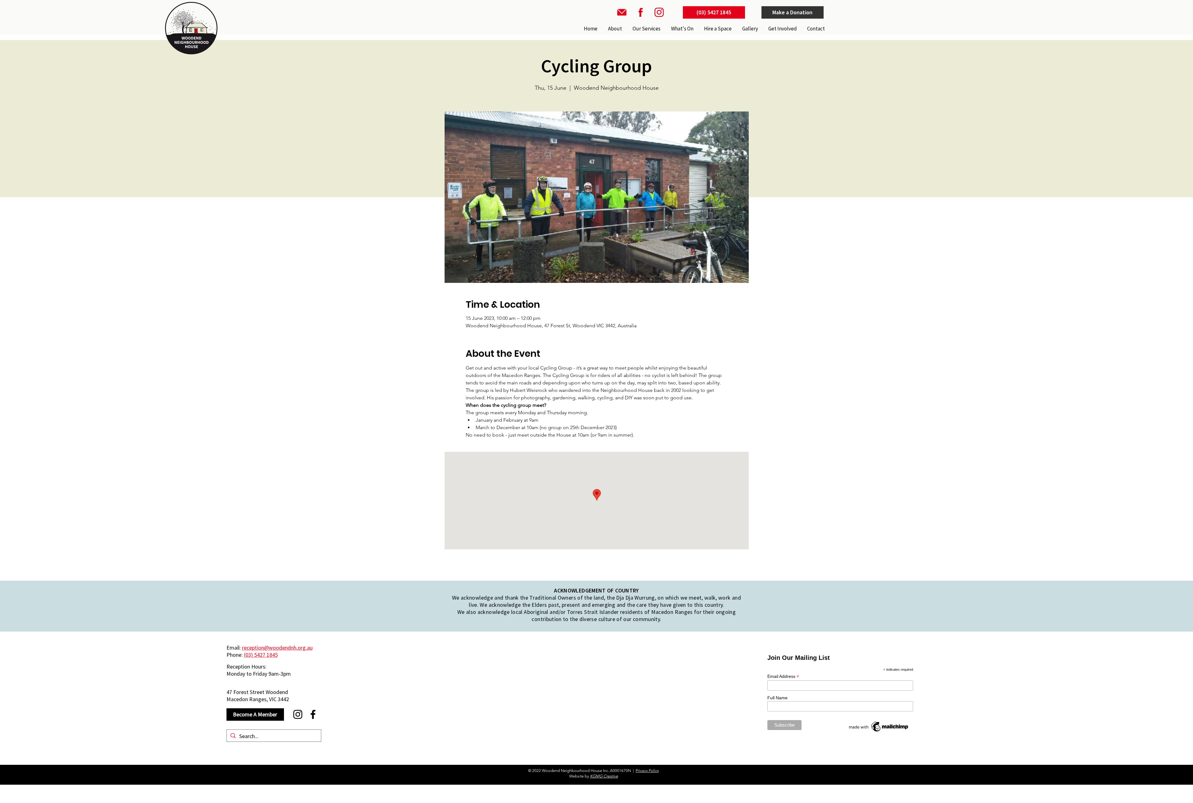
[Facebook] (313, 714)
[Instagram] (298, 714)
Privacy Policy (647, 770)
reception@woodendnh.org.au (277, 647)
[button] (646, 28)
